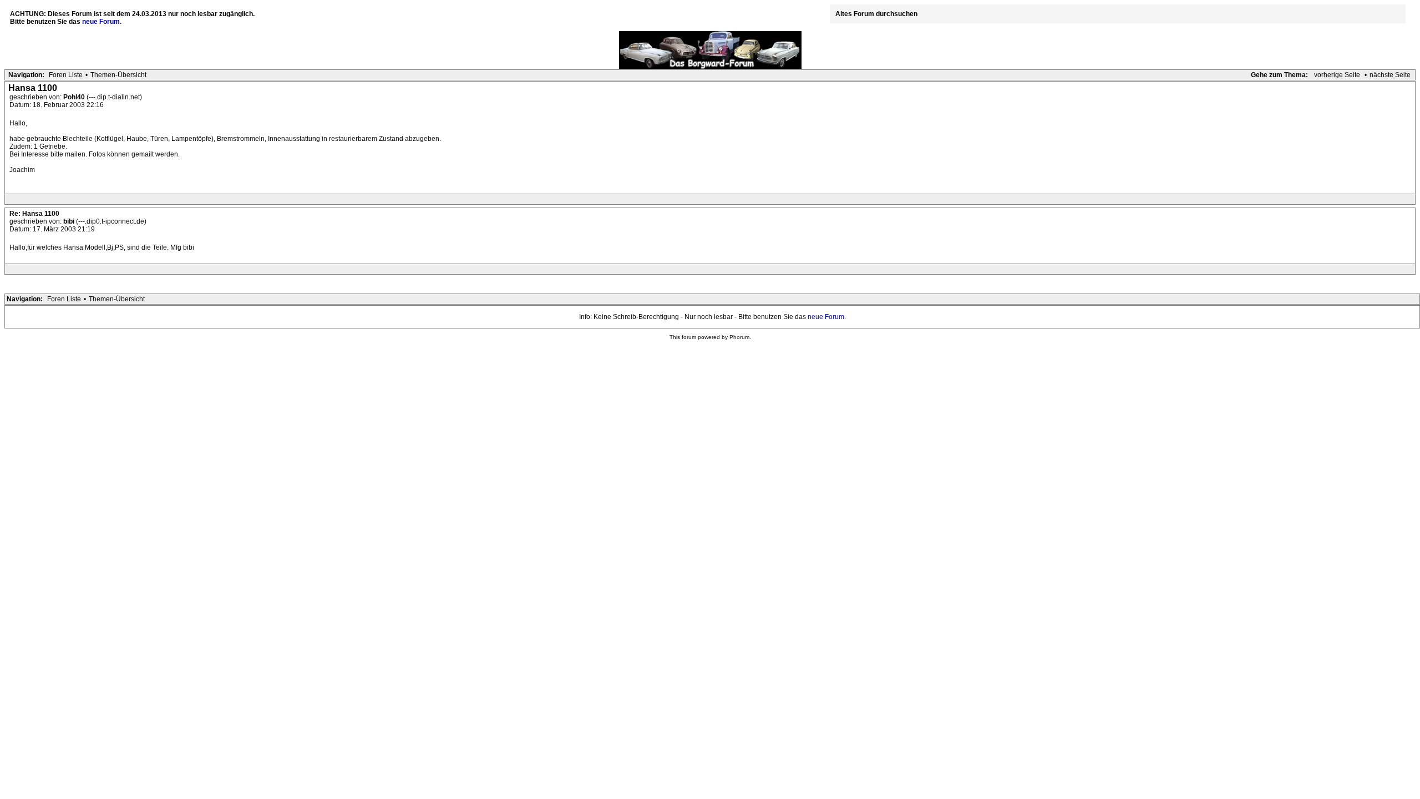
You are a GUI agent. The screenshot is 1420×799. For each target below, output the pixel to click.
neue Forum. (101, 22)
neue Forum (826, 317)
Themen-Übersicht (118, 75)
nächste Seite (1390, 75)
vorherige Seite (1337, 75)
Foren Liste (66, 75)
